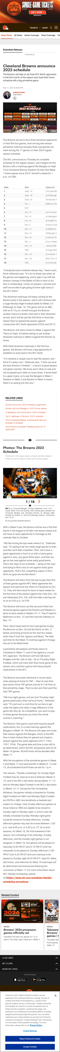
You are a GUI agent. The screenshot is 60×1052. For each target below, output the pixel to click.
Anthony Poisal (19, 92)
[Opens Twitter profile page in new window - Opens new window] (14, 98)
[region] (30, 1021)
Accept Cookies (30, 1047)
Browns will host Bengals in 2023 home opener (26, 408)
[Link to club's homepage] (5, 26)
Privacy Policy (36, 1025)
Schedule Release (12, 49)
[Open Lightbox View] (30, 495)
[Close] (55, 996)
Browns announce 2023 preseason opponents (25, 404)
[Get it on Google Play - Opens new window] (39, 980)
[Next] (39, 501)
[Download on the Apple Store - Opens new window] (20, 979)
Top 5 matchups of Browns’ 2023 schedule (24, 416)
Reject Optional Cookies (30, 1039)
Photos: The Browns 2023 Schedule (23, 450)
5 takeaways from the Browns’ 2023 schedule (25, 412)
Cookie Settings (30, 1031)
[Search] (51, 28)
